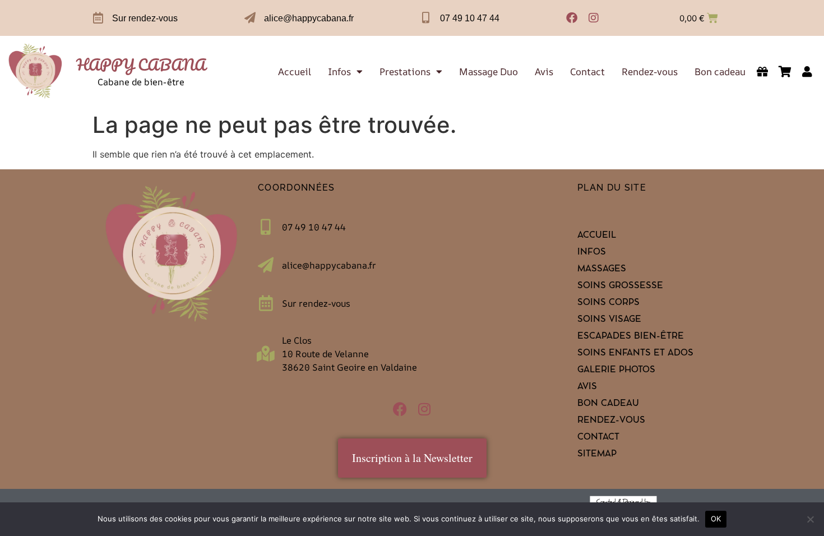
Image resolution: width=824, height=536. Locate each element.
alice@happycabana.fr (309, 18)
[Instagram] (593, 18)
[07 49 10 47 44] (426, 18)
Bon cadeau (720, 71)
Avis (544, 71)
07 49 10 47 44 (469, 18)
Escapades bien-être (630, 337)
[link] (36, 71)
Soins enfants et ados (635, 353)
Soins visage (609, 320)
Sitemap (597, 454)
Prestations (404, 71)
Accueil (294, 71)
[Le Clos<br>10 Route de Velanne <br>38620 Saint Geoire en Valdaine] (266, 354)
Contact (587, 71)
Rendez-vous (650, 71)
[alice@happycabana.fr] (250, 18)
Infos (339, 71)
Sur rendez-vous (145, 18)
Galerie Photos (616, 370)
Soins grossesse (620, 286)
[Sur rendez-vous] (98, 18)
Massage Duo (488, 71)
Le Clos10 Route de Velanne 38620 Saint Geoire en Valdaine (349, 353)
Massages (601, 269)
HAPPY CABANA (141, 64)
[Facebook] (571, 18)
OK (716, 518)
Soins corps (608, 303)
